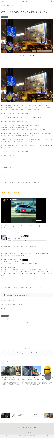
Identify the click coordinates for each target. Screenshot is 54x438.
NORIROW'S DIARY (27, 1)
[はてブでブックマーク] (30, 55)
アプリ (10, 318)
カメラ (16, 318)
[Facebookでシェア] (27, 55)
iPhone (5, 318)
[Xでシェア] (20, 55)
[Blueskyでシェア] (23, 55)
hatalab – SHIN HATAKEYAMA (16, 263)
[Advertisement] (27, 62)
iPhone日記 (6, 316)
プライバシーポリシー (27, 432)
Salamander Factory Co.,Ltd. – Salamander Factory (30, 240)
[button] (34, 55)
